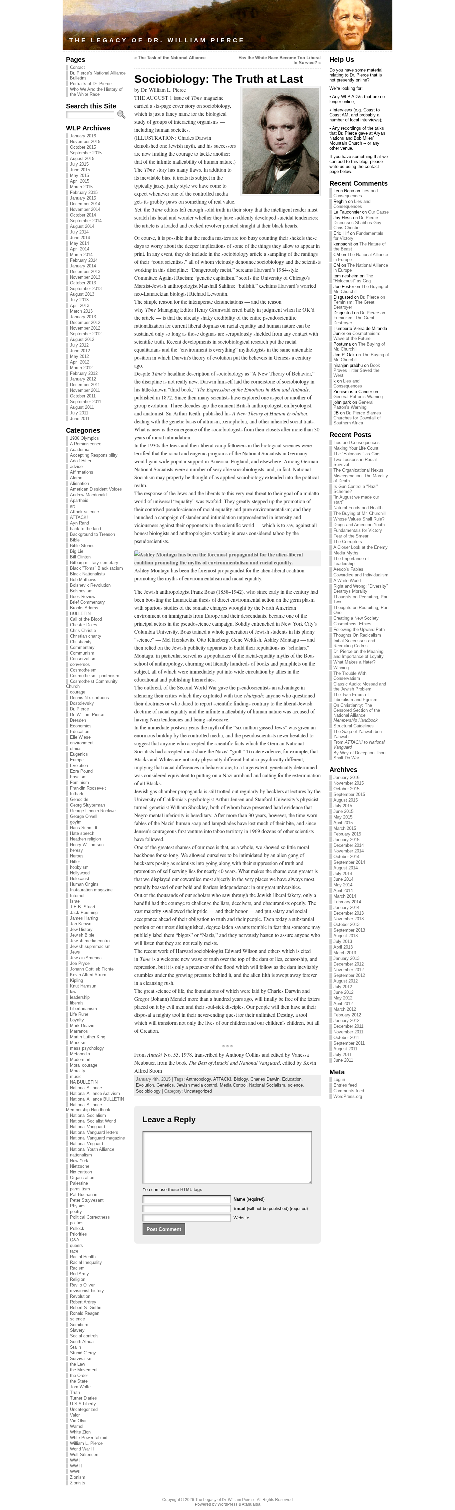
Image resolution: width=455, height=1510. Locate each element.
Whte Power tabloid (88, 1437)
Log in (339, 1079)
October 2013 (83, 282)
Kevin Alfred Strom (88, 974)
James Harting (84, 918)
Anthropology (198, 1079)
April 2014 (79, 248)
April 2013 (79, 305)
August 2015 (82, 158)
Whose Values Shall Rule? (358, 519)
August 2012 (82, 339)
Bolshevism (81, 590)
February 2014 (84, 260)
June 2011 (80, 418)
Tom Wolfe (80, 1386)
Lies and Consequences (355, 193)
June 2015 (80, 169)
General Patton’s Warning (358, 396)
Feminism (79, 782)
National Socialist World (93, 1121)
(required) (248, 1199)
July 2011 (79, 412)
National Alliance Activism (95, 1093)
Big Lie (76, 551)
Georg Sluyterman (87, 805)
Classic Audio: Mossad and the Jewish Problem (359, 686)
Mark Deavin (82, 1025)
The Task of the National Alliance (172, 57)
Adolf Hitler (80, 460)
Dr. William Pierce (87, 714)
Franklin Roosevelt (88, 788)
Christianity (81, 641)
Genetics (165, 1085)
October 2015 (83, 147)
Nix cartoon (81, 1171)
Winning (341, 667)
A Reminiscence (85, 443)
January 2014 (83, 265)
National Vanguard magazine (97, 1137)
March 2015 (81, 186)
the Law (77, 1364)
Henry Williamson (87, 844)
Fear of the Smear (350, 535)
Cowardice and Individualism (360, 574)
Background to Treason (92, 534)
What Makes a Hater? (354, 662)
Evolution (79, 765)
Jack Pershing (84, 912)
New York (79, 1160)
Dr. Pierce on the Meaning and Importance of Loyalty (358, 654)
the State (79, 1381)
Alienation (79, 483)
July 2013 (79, 299)
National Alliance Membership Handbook (88, 1107)
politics (77, 1222)
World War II (82, 1448)
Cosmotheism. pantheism (94, 675)
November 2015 (85, 141)
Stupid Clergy (83, 1352)
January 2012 (83, 379)
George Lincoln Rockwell (94, 810)
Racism (77, 1268)
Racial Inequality (86, 1262)
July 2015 (79, 164)
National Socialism (88, 1115)
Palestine (79, 1183)
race (74, 1251)
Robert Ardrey (83, 1301)
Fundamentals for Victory (357, 530)
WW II (76, 1465)
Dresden (78, 720)
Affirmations (81, 472)
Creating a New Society (356, 618)
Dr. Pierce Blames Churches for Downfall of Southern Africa (357, 417)
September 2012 (86, 333)
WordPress (227, 1504)
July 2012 (79, 345)
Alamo (76, 477)
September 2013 (86, 288)
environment (82, 742)
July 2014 (79, 231)
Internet (77, 895)
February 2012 (84, 373)
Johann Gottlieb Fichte (92, 969)
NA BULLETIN (84, 1082)
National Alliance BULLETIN (97, 1099)
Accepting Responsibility (94, 455)
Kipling (76, 980)
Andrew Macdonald (88, 494)
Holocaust (79, 878)
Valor (75, 1415)
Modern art (80, 1059)
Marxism (78, 1042)
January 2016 (83, 135)
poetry (76, 1211)
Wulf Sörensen (84, 1454)
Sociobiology (148, 1091)
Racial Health (83, 1256)
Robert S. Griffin (85, 1307)
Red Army (79, 1273)
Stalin (75, 1347)
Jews (75, 952)
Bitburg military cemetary (94, 562)
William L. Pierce (86, 1443)
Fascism (78, 776)
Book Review (82, 596)
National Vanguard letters (94, 1132)
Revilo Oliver (82, 1285)
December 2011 (85, 384)
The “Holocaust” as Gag (353, 278)
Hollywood (80, 872)
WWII (75, 1471)
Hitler (75, 861)
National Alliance (86, 1087)
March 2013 (81, 311)
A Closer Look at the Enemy (360, 547)
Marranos (79, 1031)
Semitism (79, 1324)
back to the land (85, 528)
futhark (76, 793)
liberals (77, 1002)
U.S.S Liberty (83, 1403)
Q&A (74, 1239)
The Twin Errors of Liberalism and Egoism (355, 697)
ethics (76, 748)
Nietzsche (79, 1166)
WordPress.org (347, 1096)
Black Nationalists (87, 573)
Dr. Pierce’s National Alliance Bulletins (98, 75)
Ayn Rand (79, 523)
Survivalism (81, 1358)
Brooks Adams (84, 607)
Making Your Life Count (355, 448)
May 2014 (79, 243)
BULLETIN (80, 613)
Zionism (77, 1477)
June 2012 (80, 350)
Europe (77, 759)
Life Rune (79, 1014)
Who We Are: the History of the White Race (96, 92)
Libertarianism (83, 1008)
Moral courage (83, 1065)
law (73, 991)
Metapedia (80, 1053)
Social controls (84, 1335)
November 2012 (85, 328)
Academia (79, 449)
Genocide (79, 799)
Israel (75, 901)
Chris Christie (83, 630)
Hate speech (82, 833)
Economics (81, 725)
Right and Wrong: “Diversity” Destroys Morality (360, 589)
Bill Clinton (80, 556)
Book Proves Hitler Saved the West (356, 370)
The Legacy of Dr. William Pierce (157, 40)
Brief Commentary (87, 602)
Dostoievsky (82, 703)
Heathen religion (85, 838)
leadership (80, 997)
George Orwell (83, 816)
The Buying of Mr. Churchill (359, 513)
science (77, 1318)
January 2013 (83, 316)
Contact (77, 67)
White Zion (80, 1432)
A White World (347, 580)
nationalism (81, 1154)
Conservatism (83, 658)
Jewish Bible (82, 935)
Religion (77, 1279)
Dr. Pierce (79, 708)
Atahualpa (251, 1504)
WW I (75, 1460)
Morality (77, 1070)
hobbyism (79, 867)
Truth (75, 1392)
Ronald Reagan (84, 1313)
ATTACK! (79, 517)
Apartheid (79, 500)
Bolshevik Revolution (90, 585)
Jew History (81, 929)
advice (76, 466)
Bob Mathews (83, 579)
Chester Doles (83, 624)
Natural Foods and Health (357, 507)
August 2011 (82, 407)
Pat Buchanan (83, 1194)
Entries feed (345, 1085)
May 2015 (79, 175)
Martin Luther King (87, 1036)
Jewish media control (90, 940)
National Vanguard (87, 1126)
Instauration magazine (91, 889)
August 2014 (82, 226)
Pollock (77, 1228)
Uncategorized (84, 1409)
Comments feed (348, 1090)
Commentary (82, 647)
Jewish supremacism (90, 946)
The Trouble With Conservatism (349, 676)
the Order (79, 1375)
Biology (241, 1079)
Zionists (77, 1482)
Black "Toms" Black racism (96, 568)
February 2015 (84, 192)
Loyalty (77, 1019)
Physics (78, 1205)
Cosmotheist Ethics (352, 623)
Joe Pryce (80, 963)
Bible (75, 539)
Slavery (77, 1330)
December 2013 (85, 271)
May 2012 (79, 356)
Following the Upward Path (359, 629)
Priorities (78, 1234)
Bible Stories (82, 545)
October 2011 (83, 395)
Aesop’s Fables (348, 569)
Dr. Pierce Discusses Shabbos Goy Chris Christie (357, 222)
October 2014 (83, 215)
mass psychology (87, 1048)
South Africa (82, 1341)
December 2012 (85, 322)
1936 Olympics (84, 438)
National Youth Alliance (92, 1149)
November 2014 (85, 209)
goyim (76, 822)
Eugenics (79, 754)
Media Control (233, 1085)
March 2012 (81, 367)
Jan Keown (80, 923)
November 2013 (85, 277)
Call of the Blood (86, 619)
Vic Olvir (78, 1420)
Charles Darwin (264, 1079)
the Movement (84, 1369)
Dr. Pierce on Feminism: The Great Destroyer (359, 302)
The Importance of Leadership (351, 561)
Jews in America (86, 957)
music (76, 1076)
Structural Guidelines (353, 725)
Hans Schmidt (83, 827)
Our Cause (378, 212)
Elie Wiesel (81, 737)
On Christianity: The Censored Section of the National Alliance (356, 713)
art (72, 506)
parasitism (80, 1188)
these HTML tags (185, 1189)
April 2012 (79, 362)
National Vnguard (86, 1143)
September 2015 (86, 152)
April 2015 (79, 181)
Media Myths (345, 552)
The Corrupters (347, 541)
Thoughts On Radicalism (357, 635)
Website (241, 1217)
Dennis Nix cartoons (89, 697)
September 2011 (85, 401)
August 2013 (82, 294)
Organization (82, 1177)
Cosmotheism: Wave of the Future (356, 336)
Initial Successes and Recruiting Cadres (354, 643)
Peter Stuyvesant (87, 1200)
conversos (80, 664)
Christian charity (85, 636)
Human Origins (84, 884)
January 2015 (83, 198)
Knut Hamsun (83, 985)
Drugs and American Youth (359, 524)
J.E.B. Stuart (82, 906)
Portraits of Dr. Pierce (91, 83)
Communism (82, 653)
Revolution (80, 1296)
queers (76, 1245)
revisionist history (87, 1290)
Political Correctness (90, 1217)
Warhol (76, 1426)
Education (79, 731)
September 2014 (86, 220)
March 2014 (81, 254)
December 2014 (85, 203)
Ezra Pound (81, 771)
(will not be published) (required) (270, 1208)
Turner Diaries (83, 1398)
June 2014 (80, 237)
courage (77, 691)
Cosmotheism (83, 670)
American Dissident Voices (96, 489)
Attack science (84, 511)
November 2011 (85, 390)
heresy (76, 850)
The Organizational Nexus (358, 470)
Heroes (77, 855)
